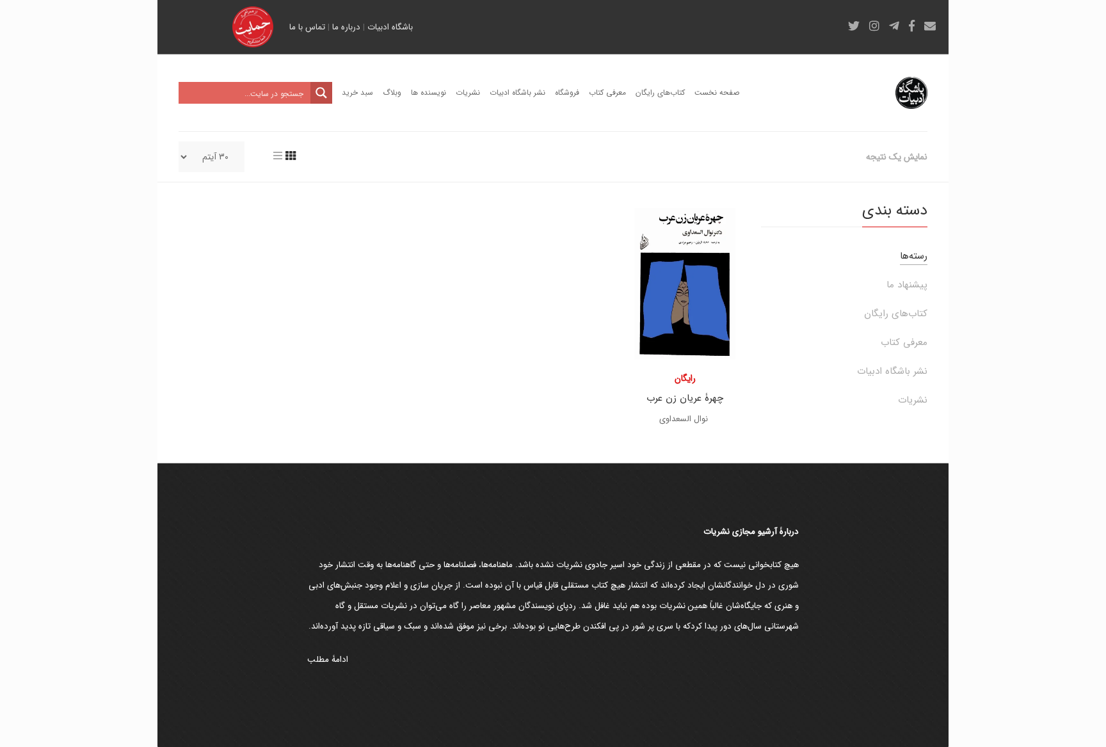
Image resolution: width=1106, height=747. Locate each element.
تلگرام (894, 25)
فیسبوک (912, 25)
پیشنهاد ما (906, 285)
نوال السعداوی (683, 419)
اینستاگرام (874, 25)
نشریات (912, 400)
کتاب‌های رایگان (895, 313)
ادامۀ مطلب (327, 659)
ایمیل (930, 25)
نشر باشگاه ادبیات (892, 371)
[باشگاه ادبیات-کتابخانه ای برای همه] (911, 93)
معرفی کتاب (904, 342)
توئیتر (854, 25)
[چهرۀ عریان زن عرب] (684, 284)
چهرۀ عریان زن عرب (684, 398)
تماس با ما (307, 27)
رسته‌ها (913, 256)
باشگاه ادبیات (390, 27)
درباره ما (346, 27)
